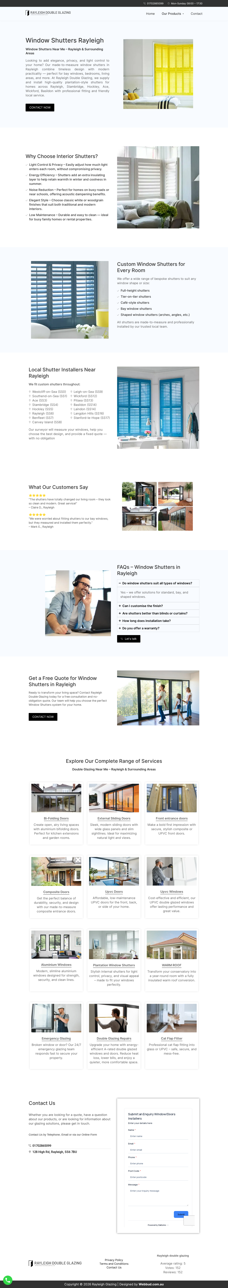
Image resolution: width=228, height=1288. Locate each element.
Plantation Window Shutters (114, 965)
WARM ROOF (171, 965)
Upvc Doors (114, 891)
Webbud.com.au (151, 1284)
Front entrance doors (172, 818)
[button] (173, 13)
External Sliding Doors (114, 818)
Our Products (171, 14)
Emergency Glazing (56, 1038)
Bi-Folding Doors (56, 818)
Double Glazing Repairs (114, 1038)
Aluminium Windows (56, 965)
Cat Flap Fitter (171, 1038)
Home (150, 14)
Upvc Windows (171, 891)
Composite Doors (56, 892)
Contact (196, 14)
